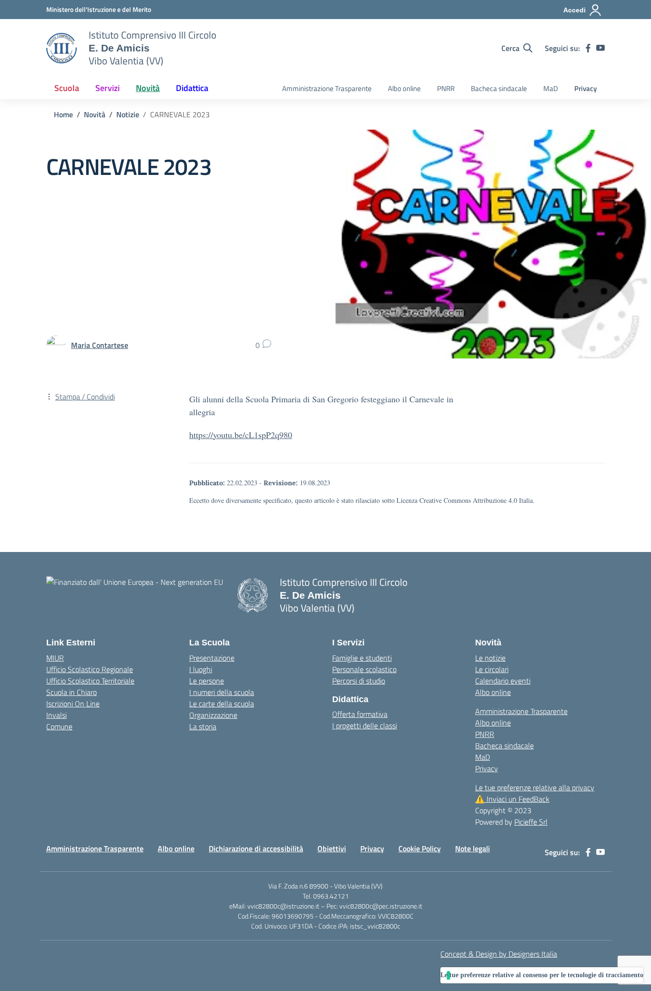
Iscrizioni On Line (73, 703)
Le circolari (492, 669)
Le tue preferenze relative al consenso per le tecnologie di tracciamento (541, 975)
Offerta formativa (359, 714)
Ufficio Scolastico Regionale (89, 669)
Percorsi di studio (358, 680)
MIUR (55, 658)
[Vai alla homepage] (61, 48)
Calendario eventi (502, 680)
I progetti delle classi (364, 725)
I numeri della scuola (221, 692)
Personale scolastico (364, 669)
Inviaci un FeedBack (512, 799)
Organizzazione (213, 715)
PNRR (446, 88)
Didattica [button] (192, 88)
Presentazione (211, 658)
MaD (550, 88)
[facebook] (588, 48)
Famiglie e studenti (362, 658)
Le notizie (490, 658)
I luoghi (200, 669)
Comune (59, 726)
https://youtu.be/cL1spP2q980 (240, 434)
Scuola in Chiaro (71, 692)
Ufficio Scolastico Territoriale (90, 680)
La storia (202, 726)
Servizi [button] (107, 88)
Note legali (472, 848)
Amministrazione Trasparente (327, 88)
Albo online (404, 88)
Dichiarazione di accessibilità (256, 848)
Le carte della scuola (221, 703)
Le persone (206, 680)
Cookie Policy (419, 848)
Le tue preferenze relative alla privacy (534, 787)
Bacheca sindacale (499, 88)
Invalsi (56, 715)
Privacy (585, 88)
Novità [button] (148, 88)
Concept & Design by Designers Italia (498, 954)
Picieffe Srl (531, 822)
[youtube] (600, 48)
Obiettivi (331, 848)
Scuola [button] (66, 88)
